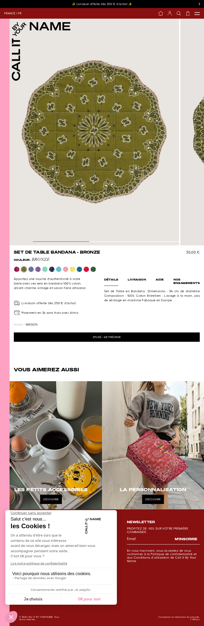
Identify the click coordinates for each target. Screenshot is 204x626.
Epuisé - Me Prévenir (107, 337)
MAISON (31, 324)
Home (18, 324)
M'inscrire (186, 539)
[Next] (199, 4)
